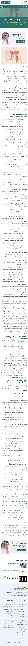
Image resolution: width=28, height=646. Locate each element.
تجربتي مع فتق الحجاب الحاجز (10, 570)
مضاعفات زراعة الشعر (12, 563)
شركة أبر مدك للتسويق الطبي (11, 642)
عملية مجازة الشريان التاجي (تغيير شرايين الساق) (11, 577)
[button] (2, 7)
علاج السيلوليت (10, 22)
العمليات (24, 6)
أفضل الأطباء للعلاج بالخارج (13, 6)
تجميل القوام (18, 22)
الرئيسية (25, 22)
